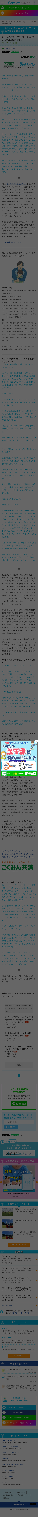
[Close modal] (36, 741)
